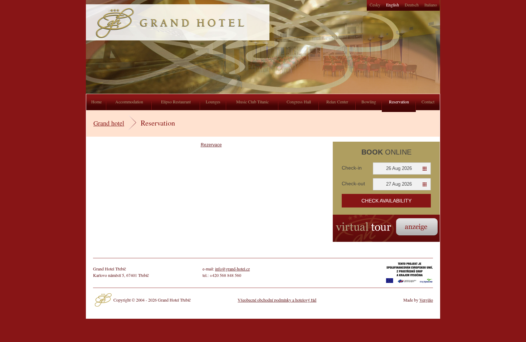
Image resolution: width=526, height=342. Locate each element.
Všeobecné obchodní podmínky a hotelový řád (277, 300)
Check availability (386, 201)
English (392, 5)
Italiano (430, 5)
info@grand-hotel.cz (232, 269)
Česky (375, 5)
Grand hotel (108, 123)
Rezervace (211, 144)
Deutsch (412, 5)
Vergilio (426, 300)
